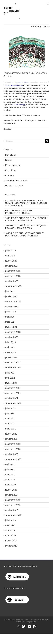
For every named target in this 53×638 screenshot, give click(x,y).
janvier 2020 (11, 495)
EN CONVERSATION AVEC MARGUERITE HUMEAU (19, 211)
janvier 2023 (11, 357)
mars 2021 (10, 428)
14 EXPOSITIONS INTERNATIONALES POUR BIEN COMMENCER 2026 (24, 234)
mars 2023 (10, 352)
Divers (8, 160)
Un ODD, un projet (14, 185)
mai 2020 (9, 474)
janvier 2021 (11, 439)
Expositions (7, 129)
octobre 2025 (11, 281)
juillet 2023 (10, 342)
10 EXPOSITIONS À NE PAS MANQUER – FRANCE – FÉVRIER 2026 (26, 219)
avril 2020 (10, 479)
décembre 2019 (13, 500)
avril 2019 (10, 530)
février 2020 (11, 490)
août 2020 (10, 464)
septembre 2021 (13, 403)
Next (46, 26)
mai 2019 (9, 525)
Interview (9, 175)
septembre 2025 (13, 286)
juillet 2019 (10, 520)
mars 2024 (10, 322)
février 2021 (11, 434)
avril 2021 (10, 423)
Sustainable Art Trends (16, 180)
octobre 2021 (11, 398)
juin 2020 (9, 469)
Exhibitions (10, 155)
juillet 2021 (10, 408)
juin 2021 (9, 413)
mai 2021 (9, 418)
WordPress (21, 622)
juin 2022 (9, 373)
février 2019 (11, 540)
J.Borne (34, 622)
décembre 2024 (13, 301)
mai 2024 (9, 317)
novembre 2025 (13, 276)
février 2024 (11, 327)
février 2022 (11, 383)
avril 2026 (10, 255)
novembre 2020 (13, 449)
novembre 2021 (13, 393)
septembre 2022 (13, 367)
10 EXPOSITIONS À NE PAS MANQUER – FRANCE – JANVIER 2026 (26, 226)
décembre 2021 (13, 388)
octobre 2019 (11, 510)
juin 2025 (9, 291)
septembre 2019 (13, 515)
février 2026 (11, 261)
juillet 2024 (10, 311)
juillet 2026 (10, 250)
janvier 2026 (11, 266)
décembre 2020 (13, 444)
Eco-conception (12, 165)
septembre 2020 (13, 459)
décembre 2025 (13, 271)
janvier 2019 (11, 546)
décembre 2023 (13, 332)
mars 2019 (10, 535)
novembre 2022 (13, 362)
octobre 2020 (11, 454)
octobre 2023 (11, 337)
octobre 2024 (11, 306)
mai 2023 (9, 347)
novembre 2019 (13, 505)
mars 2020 (10, 484)
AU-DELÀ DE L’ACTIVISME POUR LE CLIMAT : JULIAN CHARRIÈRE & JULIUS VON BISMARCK (26, 203)
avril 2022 (10, 378)
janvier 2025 (11, 296)
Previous (36, 26)
